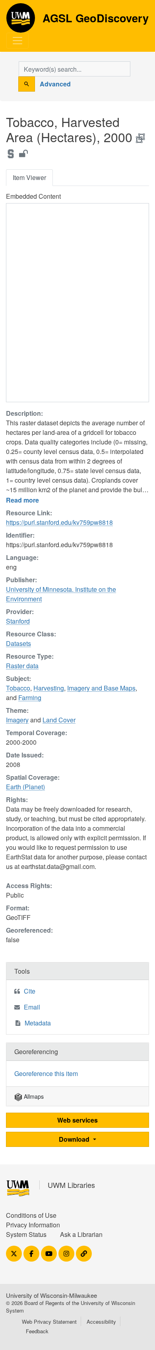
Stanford (18, 621)
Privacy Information (33, 1224)
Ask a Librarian (81, 1234)
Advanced (55, 83)
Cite (29, 991)
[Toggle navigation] (17, 41)
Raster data (22, 665)
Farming (29, 697)
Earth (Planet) (25, 786)
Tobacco (18, 688)
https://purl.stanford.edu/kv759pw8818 (59, 522)
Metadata (38, 1022)
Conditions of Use (31, 1215)
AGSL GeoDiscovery (20, 20)
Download (75, 1139)
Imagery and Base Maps (101, 688)
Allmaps (33, 1096)
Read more (22, 500)
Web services (77, 1120)
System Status (26, 1234)
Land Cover (59, 719)
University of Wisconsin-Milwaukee (51, 1295)
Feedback (37, 1331)
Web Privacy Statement (49, 1321)
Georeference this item (46, 1073)
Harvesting (48, 688)
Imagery (17, 719)
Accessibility (101, 1321)
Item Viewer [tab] (29, 177)
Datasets (18, 643)
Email (32, 1007)
